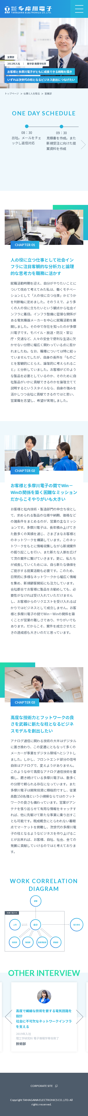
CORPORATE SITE (42, 1086)
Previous (4, 144)
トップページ (12, 93)
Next (83, 144)
